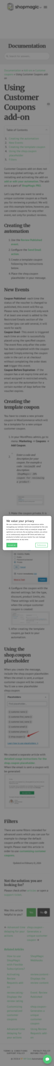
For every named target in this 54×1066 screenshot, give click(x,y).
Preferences (41, 545)
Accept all (12, 545)
